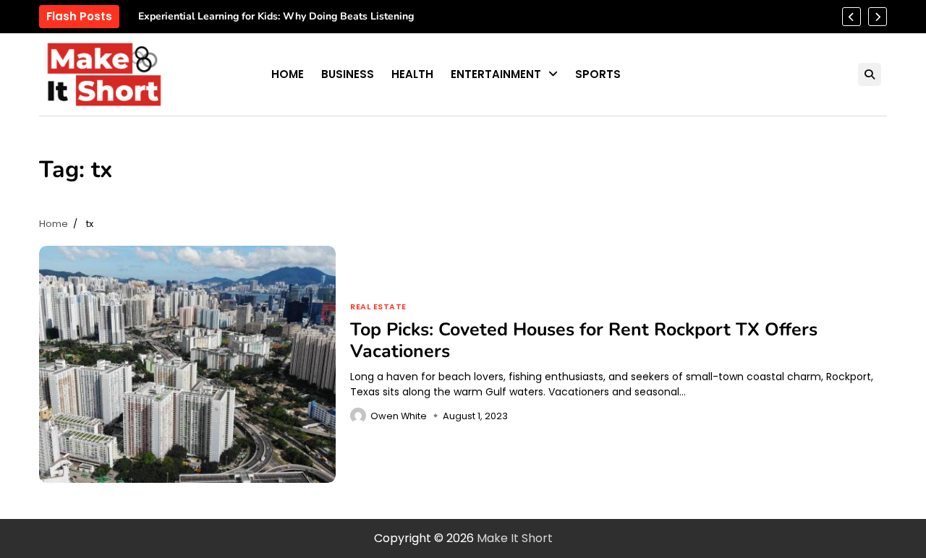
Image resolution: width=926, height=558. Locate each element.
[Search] (869, 74)
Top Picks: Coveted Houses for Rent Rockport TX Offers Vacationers (583, 340)
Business (347, 74)
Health (412, 74)
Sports (598, 74)
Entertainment (496, 74)
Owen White (398, 416)
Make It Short (515, 538)
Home (287, 74)
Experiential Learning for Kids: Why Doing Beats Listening (276, 17)
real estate (378, 307)
